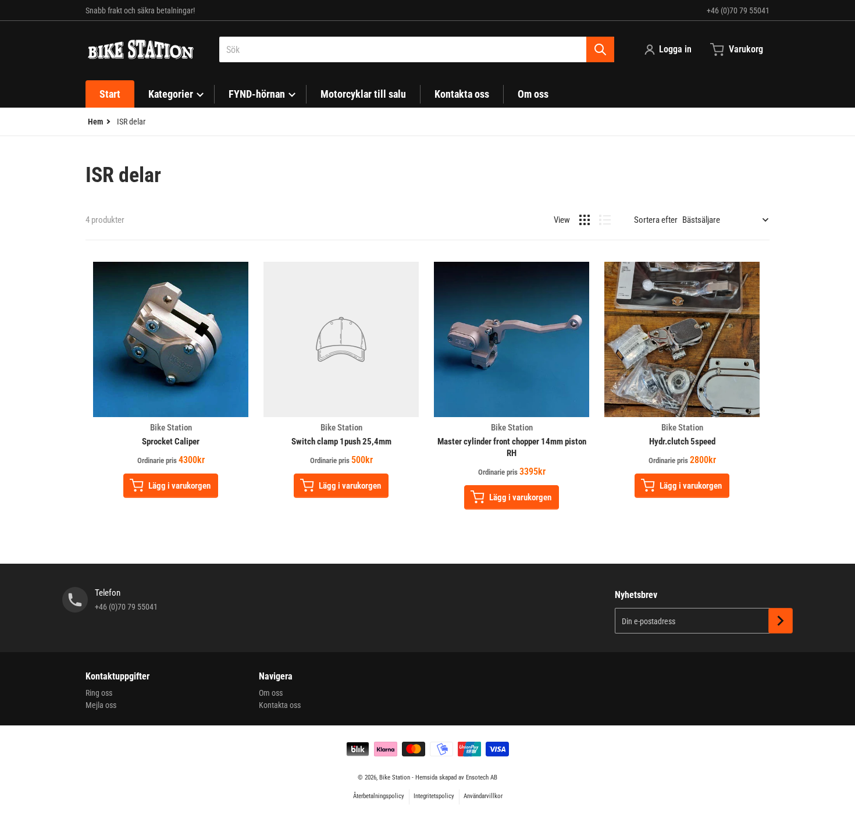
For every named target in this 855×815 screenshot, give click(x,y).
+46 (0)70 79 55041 (738, 10)
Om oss (271, 692)
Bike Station (394, 777)
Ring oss (99, 692)
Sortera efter (656, 220)
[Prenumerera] (780, 621)
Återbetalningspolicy (378, 796)
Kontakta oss (280, 705)
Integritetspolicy (434, 796)
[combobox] (416, 49)
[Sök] (600, 49)
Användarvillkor (483, 796)
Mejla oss (101, 705)
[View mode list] (604, 220)
